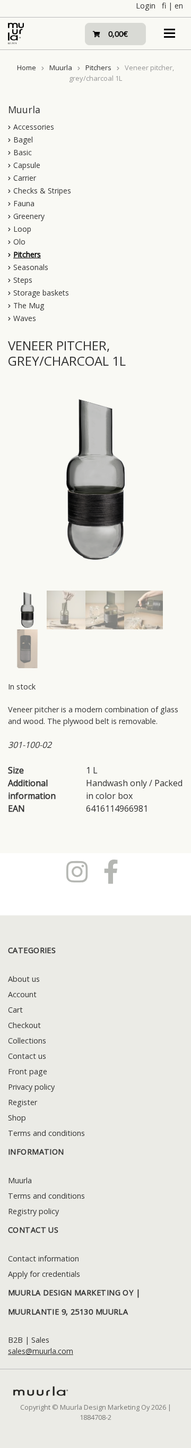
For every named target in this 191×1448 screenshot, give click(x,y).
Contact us (27, 1056)
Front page (27, 1071)
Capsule (26, 165)
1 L (92, 770)
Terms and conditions (46, 1133)
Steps (22, 280)
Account (22, 994)
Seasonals (30, 267)
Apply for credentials (44, 1274)
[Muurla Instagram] (77, 871)
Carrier (24, 178)
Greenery (29, 216)
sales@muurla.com (40, 1351)
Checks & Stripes (42, 191)
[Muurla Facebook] (111, 871)
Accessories (33, 127)
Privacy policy (31, 1087)
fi (164, 6)
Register (22, 1102)
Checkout (24, 1025)
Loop (22, 229)
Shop (17, 1118)
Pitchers (98, 67)
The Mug (28, 305)
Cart (15, 1010)
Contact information (43, 1258)
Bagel (23, 139)
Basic (22, 152)
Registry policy (33, 1211)
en (179, 6)
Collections (27, 1041)
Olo (19, 242)
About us (24, 979)
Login (145, 6)
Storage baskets (41, 293)
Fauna (23, 203)
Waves (24, 318)
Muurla (60, 67)
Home (26, 67)
